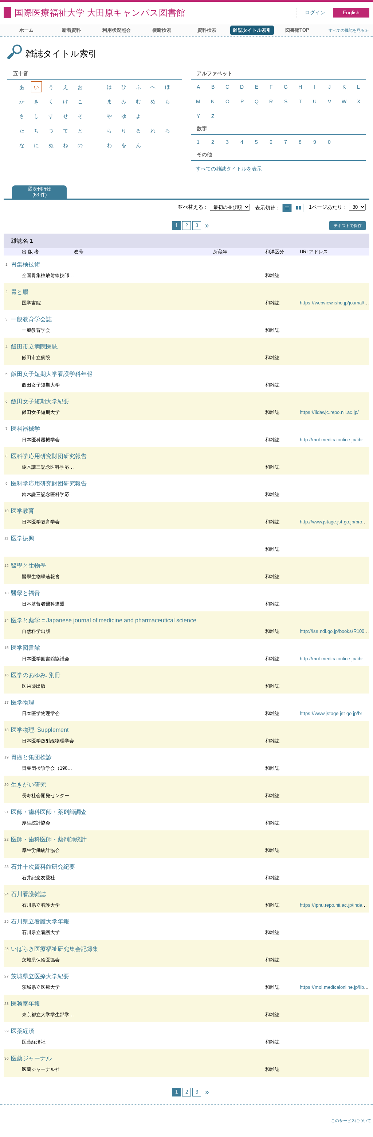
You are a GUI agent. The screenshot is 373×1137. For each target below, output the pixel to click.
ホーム (26, 30)
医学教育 (22, 511)
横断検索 (161, 30)
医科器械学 (25, 429)
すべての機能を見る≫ (349, 30)
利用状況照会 (116, 30)
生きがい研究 (28, 784)
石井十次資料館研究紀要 (43, 867)
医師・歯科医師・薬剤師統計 (49, 839)
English (351, 12)
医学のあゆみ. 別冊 (35, 675)
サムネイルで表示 (298, 208)
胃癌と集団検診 (31, 757)
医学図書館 (25, 648)
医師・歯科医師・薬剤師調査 (49, 812)
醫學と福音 (25, 593)
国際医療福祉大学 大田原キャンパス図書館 (100, 13)
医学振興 (22, 538)
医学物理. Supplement (39, 730)
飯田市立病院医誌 (34, 346)
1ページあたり (325, 207)
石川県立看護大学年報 (40, 921)
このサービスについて (351, 1120)
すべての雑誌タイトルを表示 (229, 169)
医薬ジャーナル (31, 1058)
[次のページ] (207, 225)
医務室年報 (25, 1003)
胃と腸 (19, 292)
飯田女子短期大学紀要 (40, 401)
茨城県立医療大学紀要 (40, 976)
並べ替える (190, 207)
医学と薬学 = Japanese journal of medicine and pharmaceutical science (103, 620)
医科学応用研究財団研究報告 (49, 456)
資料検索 (206, 30)
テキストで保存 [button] (348, 225)
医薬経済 (22, 1031)
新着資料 (71, 30)
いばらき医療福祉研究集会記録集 (54, 949)
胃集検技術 (25, 264)
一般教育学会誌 (31, 319)
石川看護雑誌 (28, 894)
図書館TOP (297, 30)
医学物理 (22, 702)
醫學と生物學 (28, 565)
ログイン (315, 12)
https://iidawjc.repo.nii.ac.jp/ (329, 412)
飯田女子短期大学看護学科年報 (52, 374)
